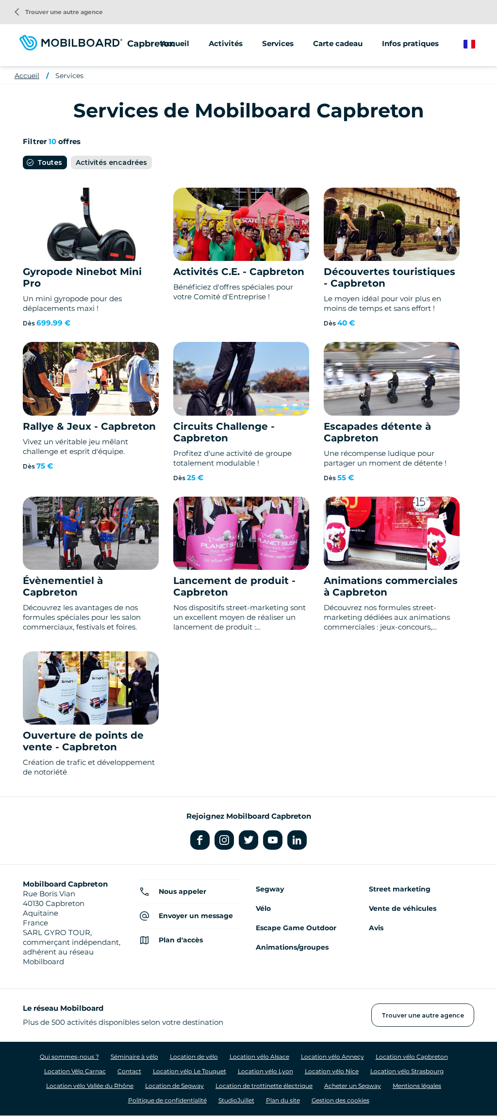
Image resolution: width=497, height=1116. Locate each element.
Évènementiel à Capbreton (63, 586)
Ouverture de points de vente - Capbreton (83, 741)
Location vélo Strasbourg (407, 1071)
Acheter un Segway (352, 1085)
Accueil (175, 43)
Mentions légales (417, 1085)
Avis (376, 927)
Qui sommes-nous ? (69, 1056)
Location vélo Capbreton (412, 1056)
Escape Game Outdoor (296, 927)
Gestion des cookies (340, 1100)
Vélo (263, 908)
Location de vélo (194, 1056)
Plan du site (283, 1100)
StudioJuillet (236, 1100)
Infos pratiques (410, 43)
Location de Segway (174, 1085)
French (476, 44)
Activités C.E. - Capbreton (238, 271)
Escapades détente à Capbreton (377, 432)
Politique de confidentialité (167, 1100)
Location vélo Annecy (332, 1056)
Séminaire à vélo (134, 1056)
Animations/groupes (292, 947)
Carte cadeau (338, 43)
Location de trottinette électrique (264, 1085)
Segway (270, 889)
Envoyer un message (196, 915)
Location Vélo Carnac (75, 1071)
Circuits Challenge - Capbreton (224, 432)
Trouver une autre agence (59, 11)
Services (69, 75)
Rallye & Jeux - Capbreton (89, 426)
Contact (129, 1071)
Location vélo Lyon (265, 1071)
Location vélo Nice (332, 1071)
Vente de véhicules (402, 908)
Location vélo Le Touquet (189, 1071)
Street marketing (400, 889)
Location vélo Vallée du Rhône (89, 1085)
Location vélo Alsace (259, 1056)
